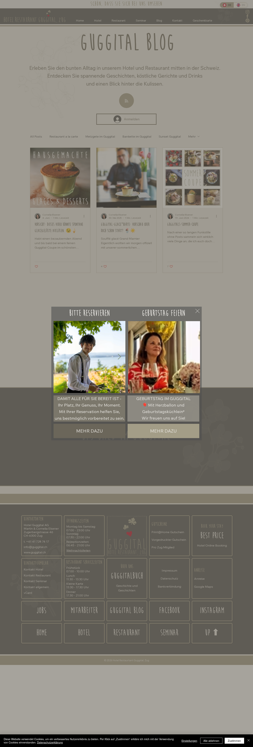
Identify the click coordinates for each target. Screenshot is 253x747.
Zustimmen (234, 741)
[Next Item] (119, 357)
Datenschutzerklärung (50, 742)
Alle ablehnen (211, 741)
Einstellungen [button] (189, 741)
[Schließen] (248, 740)
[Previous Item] (59, 357)
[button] (193, 389)
